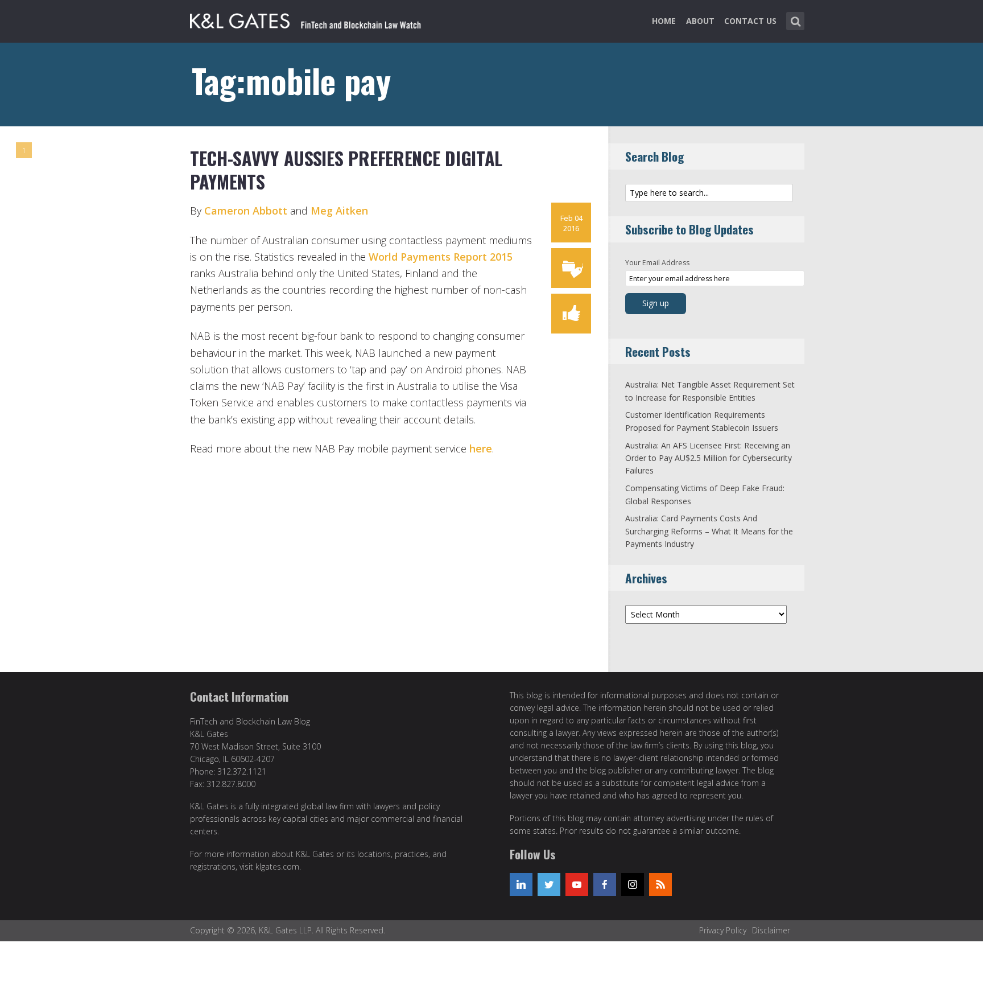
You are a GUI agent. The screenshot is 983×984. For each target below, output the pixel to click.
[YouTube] (576, 884)
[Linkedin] (521, 884)
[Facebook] (604, 884)
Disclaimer (771, 930)
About (700, 20)
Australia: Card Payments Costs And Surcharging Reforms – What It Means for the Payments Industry (709, 531)
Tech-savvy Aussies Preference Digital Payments (346, 170)
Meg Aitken (339, 210)
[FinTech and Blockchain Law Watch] (312, 19)
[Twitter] (549, 884)
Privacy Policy (722, 930)
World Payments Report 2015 (441, 257)
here (480, 448)
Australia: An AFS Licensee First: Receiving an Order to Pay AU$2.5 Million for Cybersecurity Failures (708, 458)
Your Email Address (657, 262)
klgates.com (277, 866)
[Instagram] (632, 884)
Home (664, 20)
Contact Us (750, 20)
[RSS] (660, 884)
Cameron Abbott (245, 210)
